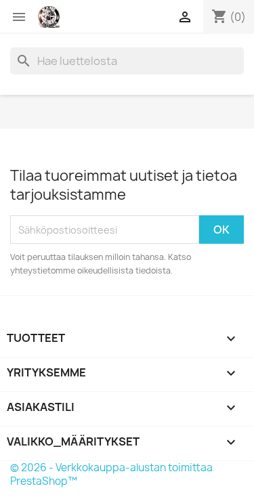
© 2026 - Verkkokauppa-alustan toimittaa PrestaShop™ (111, 474)
